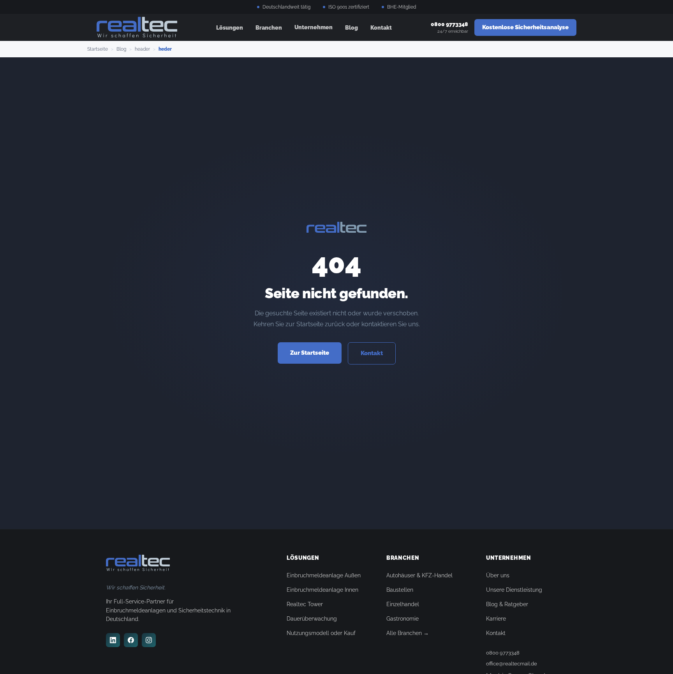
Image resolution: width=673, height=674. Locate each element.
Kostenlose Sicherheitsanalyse (525, 27)
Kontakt (381, 28)
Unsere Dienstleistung (514, 590)
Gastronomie (402, 619)
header (142, 49)
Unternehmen (313, 27)
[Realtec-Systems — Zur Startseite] (137, 27)
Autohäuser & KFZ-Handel (419, 575)
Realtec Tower (305, 604)
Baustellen (399, 590)
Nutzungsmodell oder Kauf (321, 633)
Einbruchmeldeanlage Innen (322, 590)
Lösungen (229, 28)
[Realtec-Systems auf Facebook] (131, 640)
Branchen (268, 28)
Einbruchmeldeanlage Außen (324, 575)
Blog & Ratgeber (507, 604)
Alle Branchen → (407, 633)
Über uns (497, 575)
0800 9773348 (503, 653)
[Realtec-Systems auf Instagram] (149, 640)
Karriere (496, 619)
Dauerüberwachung (312, 619)
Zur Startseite (309, 352)
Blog (351, 28)
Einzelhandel (402, 604)
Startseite (97, 49)
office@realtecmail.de (511, 664)
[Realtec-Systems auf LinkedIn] (113, 640)
